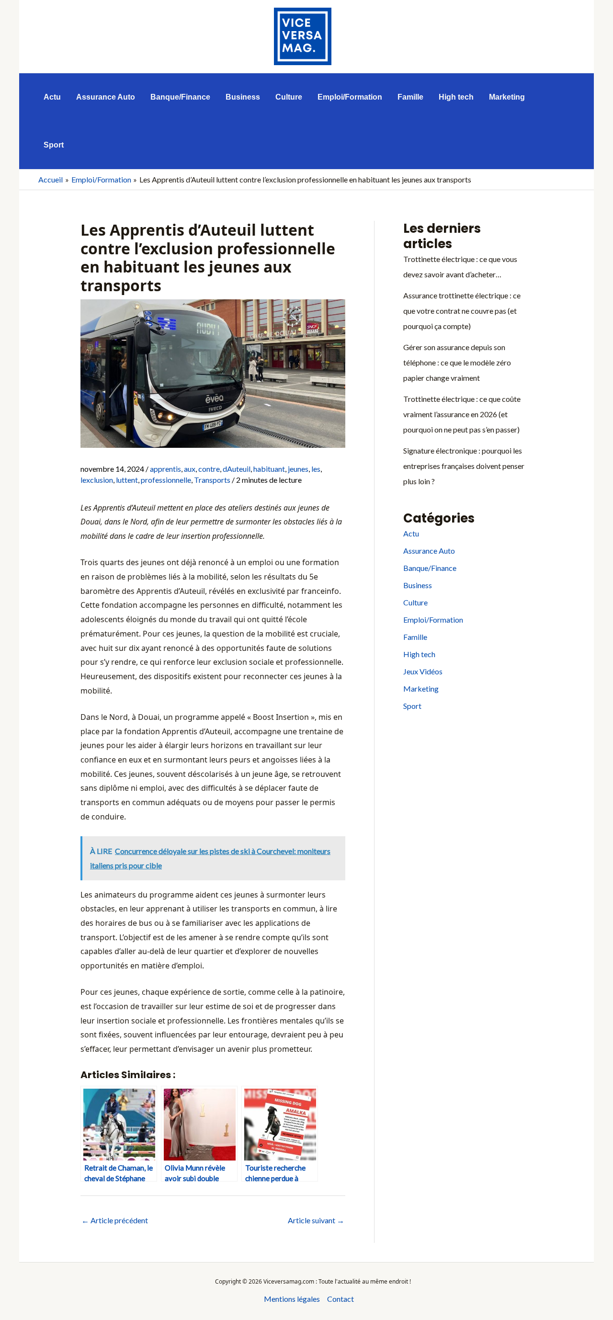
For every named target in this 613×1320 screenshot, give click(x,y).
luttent (127, 479)
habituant (269, 468)
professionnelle (166, 479)
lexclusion (96, 479)
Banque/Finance (429, 567)
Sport (412, 705)
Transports (212, 479)
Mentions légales (292, 1298)
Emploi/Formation (433, 619)
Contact (340, 1298)
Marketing (421, 688)
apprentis (165, 468)
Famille (415, 636)
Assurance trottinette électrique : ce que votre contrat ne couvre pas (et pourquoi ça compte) (462, 310)
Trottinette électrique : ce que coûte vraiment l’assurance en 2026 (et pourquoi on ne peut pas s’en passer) (462, 414)
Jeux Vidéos (423, 671)
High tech (419, 654)
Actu (411, 533)
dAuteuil (236, 468)
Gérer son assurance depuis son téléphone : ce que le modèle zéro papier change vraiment (457, 362)
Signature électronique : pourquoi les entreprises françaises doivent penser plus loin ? (463, 466)
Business (417, 585)
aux (189, 468)
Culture (415, 602)
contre (209, 468)
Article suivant (316, 1220)
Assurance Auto (429, 550)
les (315, 468)
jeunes (298, 468)
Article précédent (114, 1220)
